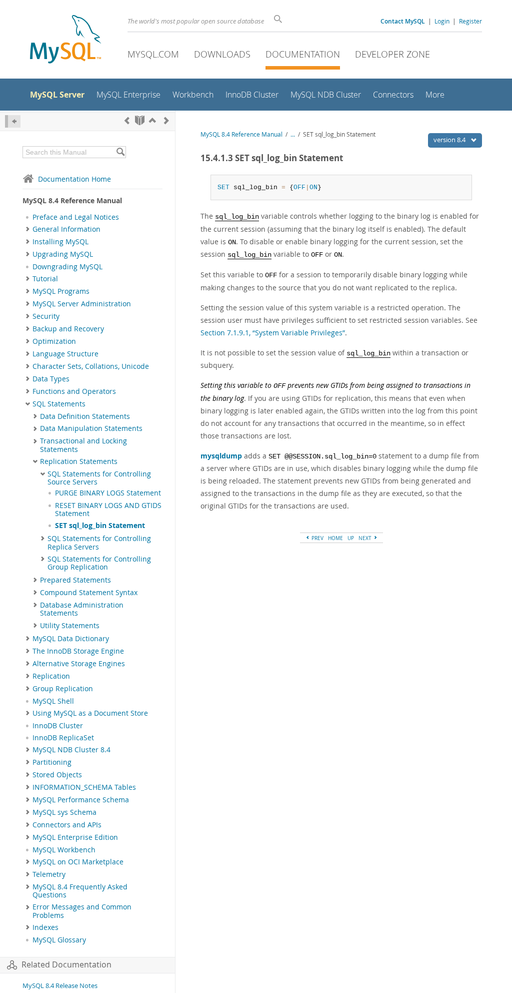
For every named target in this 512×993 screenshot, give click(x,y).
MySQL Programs (61, 291)
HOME (335, 538)
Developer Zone (392, 54)
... (292, 134)
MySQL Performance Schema (80, 799)
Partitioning (52, 762)
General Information (66, 229)
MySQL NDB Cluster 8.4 (71, 749)
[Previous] (127, 120)
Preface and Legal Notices (75, 217)
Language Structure (65, 353)
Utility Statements (70, 625)
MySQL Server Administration (81, 303)
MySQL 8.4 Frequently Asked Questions (80, 890)
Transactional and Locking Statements (83, 444)
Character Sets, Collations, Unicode (90, 366)
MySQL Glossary (59, 939)
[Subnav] (28, 229)
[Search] (120, 152)
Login (442, 21)
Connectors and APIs (67, 824)
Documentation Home (74, 179)
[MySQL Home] (65, 40)
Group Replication (62, 688)
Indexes (45, 927)
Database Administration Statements (82, 609)
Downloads (222, 54)
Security (46, 316)
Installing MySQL (60, 241)
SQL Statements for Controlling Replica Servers (99, 542)
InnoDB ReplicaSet (63, 737)
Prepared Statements (75, 580)
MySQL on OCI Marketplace (78, 861)
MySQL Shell (53, 701)
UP (351, 538)
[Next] (166, 120)
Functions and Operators (74, 391)
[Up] (152, 120)
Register (470, 21)
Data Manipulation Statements (91, 428)
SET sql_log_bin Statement (100, 525)
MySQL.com (153, 54)
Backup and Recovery (68, 328)
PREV (317, 538)
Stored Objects (57, 774)
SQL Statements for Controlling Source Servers (99, 477)
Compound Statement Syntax (89, 592)
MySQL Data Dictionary (70, 638)
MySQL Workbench (64, 849)
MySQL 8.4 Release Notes (60, 985)
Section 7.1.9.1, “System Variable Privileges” (272, 332)
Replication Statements (79, 461)
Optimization (54, 341)
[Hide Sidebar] (12, 121)
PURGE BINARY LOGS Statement (108, 493)
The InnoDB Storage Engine (78, 651)
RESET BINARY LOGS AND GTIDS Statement (108, 509)
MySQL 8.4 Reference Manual (241, 134)
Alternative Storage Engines (78, 663)
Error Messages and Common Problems (82, 910)
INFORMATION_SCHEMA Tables (84, 787)
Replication (51, 676)
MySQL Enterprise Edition (75, 837)
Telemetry (49, 874)
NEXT (365, 538)
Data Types (51, 378)
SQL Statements (59, 403)
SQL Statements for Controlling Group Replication (99, 563)
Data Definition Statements (85, 416)
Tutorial (45, 278)
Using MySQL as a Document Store (90, 713)
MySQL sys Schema (64, 812)
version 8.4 (450, 139)
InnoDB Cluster (57, 725)
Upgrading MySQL (62, 254)
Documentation (303, 54)
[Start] (139, 120)
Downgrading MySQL (67, 266)
